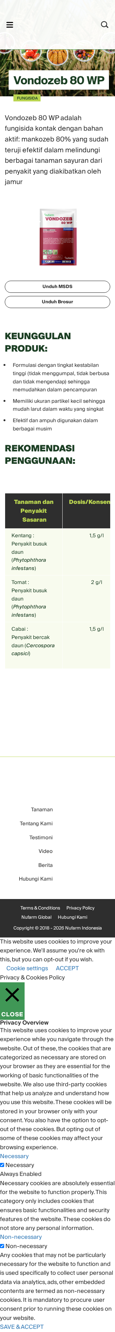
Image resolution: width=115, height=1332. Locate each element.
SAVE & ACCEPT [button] (22, 1327)
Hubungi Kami (36, 879)
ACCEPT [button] (67, 968)
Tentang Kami (36, 823)
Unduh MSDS (57, 287)
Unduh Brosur (57, 302)
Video (46, 851)
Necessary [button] (14, 1156)
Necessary (19, 1165)
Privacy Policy (80, 908)
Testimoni (41, 837)
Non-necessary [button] (21, 1237)
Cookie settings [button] (27, 968)
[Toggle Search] (105, 25)
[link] (49, 24)
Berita (45, 865)
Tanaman (42, 809)
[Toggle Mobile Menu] (9, 25)
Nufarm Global (36, 917)
